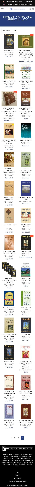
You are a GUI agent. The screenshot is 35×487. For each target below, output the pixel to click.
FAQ (17, 472)
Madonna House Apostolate (17, 481)
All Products (17, 478)
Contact (17, 475)
